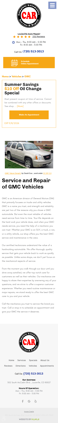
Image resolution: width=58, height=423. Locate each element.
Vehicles (16, 76)
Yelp (35, 401)
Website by (29, 419)
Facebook (22, 401)
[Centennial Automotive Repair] (29, 15)
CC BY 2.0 (47, 173)
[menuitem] (11, 360)
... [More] (19, 106)
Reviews (8, 366)
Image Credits (29, 412)
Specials (33, 360)
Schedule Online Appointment (30, 62)
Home (5, 76)
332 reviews (38, 37)
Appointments (47, 366)
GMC (27, 76)
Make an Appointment (29, 115)
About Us (44, 360)
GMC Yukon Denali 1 (13, 173)
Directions (21, 366)
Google (29, 401)
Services (21, 360)
